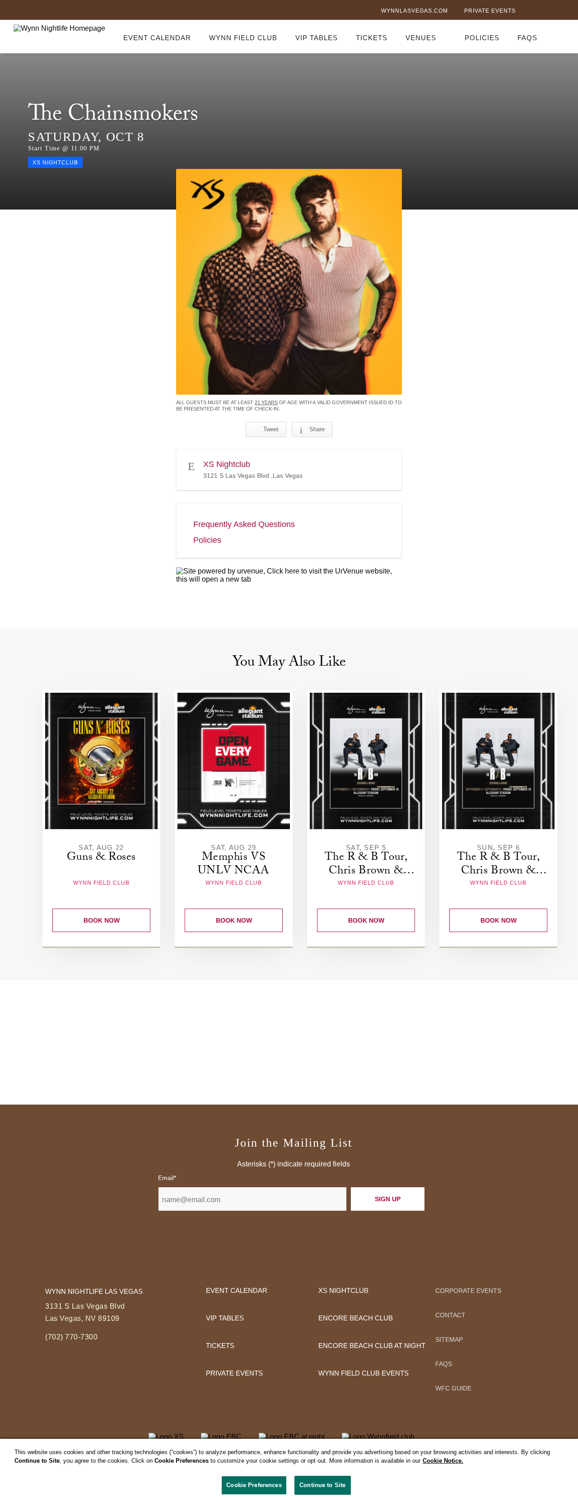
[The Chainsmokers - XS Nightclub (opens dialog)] (289, 282)
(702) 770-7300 (71, 1337)
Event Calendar (157, 38)
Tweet (271, 429)
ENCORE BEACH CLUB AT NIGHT (371, 1345)
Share (317, 429)
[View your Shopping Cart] (559, 36)
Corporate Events (468, 1290)
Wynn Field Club (243, 38)
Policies (482, 38)
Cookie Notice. (443, 1461)
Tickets (371, 38)
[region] (289, 1470)
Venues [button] (421, 38)
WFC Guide (453, 1388)
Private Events (490, 11)
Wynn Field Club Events (363, 1373)
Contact (450, 1315)
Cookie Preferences (253, 1485)
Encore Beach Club (355, 1318)
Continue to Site (322, 1485)
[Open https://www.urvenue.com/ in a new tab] (289, 575)
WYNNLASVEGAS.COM (414, 11)
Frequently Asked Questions (244, 524)
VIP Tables (316, 38)
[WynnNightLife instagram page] (559, 11)
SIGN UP (388, 1199)
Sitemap (449, 1339)
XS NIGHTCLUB (343, 1290)
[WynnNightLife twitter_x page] (545, 11)
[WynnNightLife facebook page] (530, 11)
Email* (167, 1177)
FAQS (527, 38)
